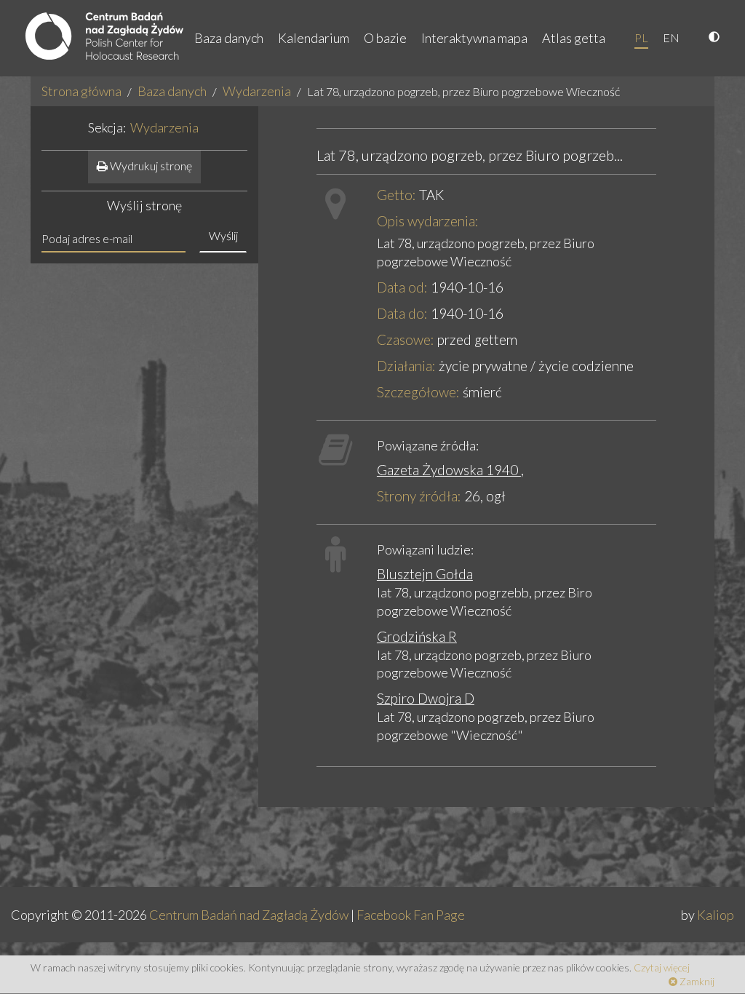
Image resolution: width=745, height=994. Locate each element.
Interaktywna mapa (474, 38)
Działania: (406, 365)
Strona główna (81, 91)
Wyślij (223, 235)
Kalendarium (313, 38)
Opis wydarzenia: (428, 220)
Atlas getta (573, 38)
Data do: (402, 313)
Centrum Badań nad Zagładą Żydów (248, 915)
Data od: (402, 287)
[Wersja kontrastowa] (715, 38)
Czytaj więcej (662, 967)
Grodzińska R (417, 636)
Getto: (396, 194)
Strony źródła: (419, 496)
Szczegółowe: (418, 391)
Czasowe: (405, 339)
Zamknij (695, 981)
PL (641, 37)
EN (671, 37)
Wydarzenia (257, 91)
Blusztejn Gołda (425, 573)
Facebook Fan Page (410, 915)
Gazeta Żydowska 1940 (449, 469)
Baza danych (228, 38)
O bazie (385, 38)
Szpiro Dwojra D (425, 698)
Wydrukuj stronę (150, 165)
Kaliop (715, 915)
